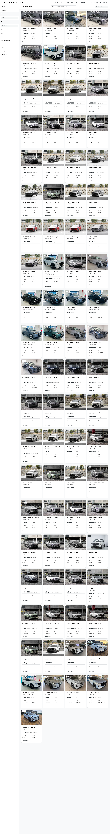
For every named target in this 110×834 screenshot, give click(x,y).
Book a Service (84, 2)
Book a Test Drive (103, 2)
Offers (67, 2)
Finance (72, 2)
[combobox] (9, 18)
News (91, 2)
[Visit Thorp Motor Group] (22, 2)
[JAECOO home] (15, 2)
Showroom (62, 2)
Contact (96, 2)
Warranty (78, 2)
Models (56, 2)
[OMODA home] (6, 2)
